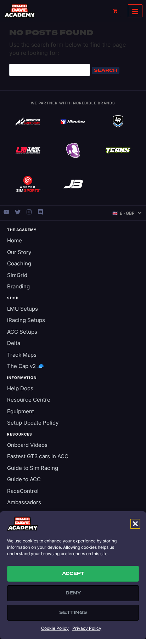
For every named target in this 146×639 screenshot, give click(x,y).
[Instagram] (29, 212)
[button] (135, 523)
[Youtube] (6, 212)
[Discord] (40, 212)
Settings (73, 612)
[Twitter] (18, 212)
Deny (73, 593)
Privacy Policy (86, 628)
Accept (73, 573)
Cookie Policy (55, 628)
